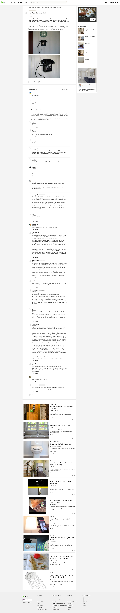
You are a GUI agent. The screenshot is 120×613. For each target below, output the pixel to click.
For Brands (54, 607)
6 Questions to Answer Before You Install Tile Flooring (61, 464)
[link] (88, 86)
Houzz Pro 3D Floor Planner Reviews (59, 605)
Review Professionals (72, 599)
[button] (66, 90)
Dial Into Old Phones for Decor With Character (62, 407)
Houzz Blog (86, 598)
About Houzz (40, 598)
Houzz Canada (70, 598)
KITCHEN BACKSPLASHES (55, 423)
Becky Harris (54, 560)
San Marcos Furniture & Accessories (58, 116)
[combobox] (48, 2)
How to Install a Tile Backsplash (60, 425)
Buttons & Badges (56, 609)
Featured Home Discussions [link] (43, 7)
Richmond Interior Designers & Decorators (39, 111)
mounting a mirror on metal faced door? (90, 59)
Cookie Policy (40, 605)
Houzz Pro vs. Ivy (55, 601)
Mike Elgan (53, 485)
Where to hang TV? (88, 50)
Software (19, 2)
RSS (85, 605)
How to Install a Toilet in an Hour (60, 444)
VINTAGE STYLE (53, 404)
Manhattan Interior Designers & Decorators (52, 113)
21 (74, 475)
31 (74, 550)
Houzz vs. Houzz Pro (56, 599)
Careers (39, 599)
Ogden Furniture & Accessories (42, 119)
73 (74, 438)
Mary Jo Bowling (54, 410)
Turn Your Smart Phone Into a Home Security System (62, 501)
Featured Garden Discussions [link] (55, 7)
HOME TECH (52, 479)
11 (74, 588)
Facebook (86, 601)
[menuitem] (12, 2)
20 (74, 569)
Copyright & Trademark (42, 609)
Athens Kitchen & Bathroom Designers (51, 114)
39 (74, 419)
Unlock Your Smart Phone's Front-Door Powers (61, 482)
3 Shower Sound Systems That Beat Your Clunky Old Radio (62, 576)
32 (74, 532)
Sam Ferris (53, 466)
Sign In (69, 609)
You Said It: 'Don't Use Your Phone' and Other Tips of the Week (61, 557)
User (52, 427)
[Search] (31, 2)
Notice (42, 601)
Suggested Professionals (72, 601)
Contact (69, 607)
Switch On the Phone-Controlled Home (60, 520)
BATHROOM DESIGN (54, 441)
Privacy (39, 601)
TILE (50, 460)
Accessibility (70, 603)
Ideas (25, 2)
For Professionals (55, 598)
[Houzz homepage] (5, 2)
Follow (50, 81)
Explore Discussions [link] (32, 7)
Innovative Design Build (56, 446)
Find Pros (12, 2)
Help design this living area (90, 36)
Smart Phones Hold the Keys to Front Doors (62, 538)
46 (74, 494)
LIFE (50, 554)
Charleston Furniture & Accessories (51, 118)
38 (74, 513)
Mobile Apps (40, 607)
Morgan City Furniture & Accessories (43, 116)
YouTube (86, 603)
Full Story (52, 417)
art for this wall (87, 43)
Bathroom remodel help (89, 29)
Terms (39, 603)
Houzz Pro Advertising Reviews (58, 603)
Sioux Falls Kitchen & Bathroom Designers (48, 115)
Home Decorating (32, 9)
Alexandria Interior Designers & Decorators (56, 111)
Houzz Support (70, 605)
